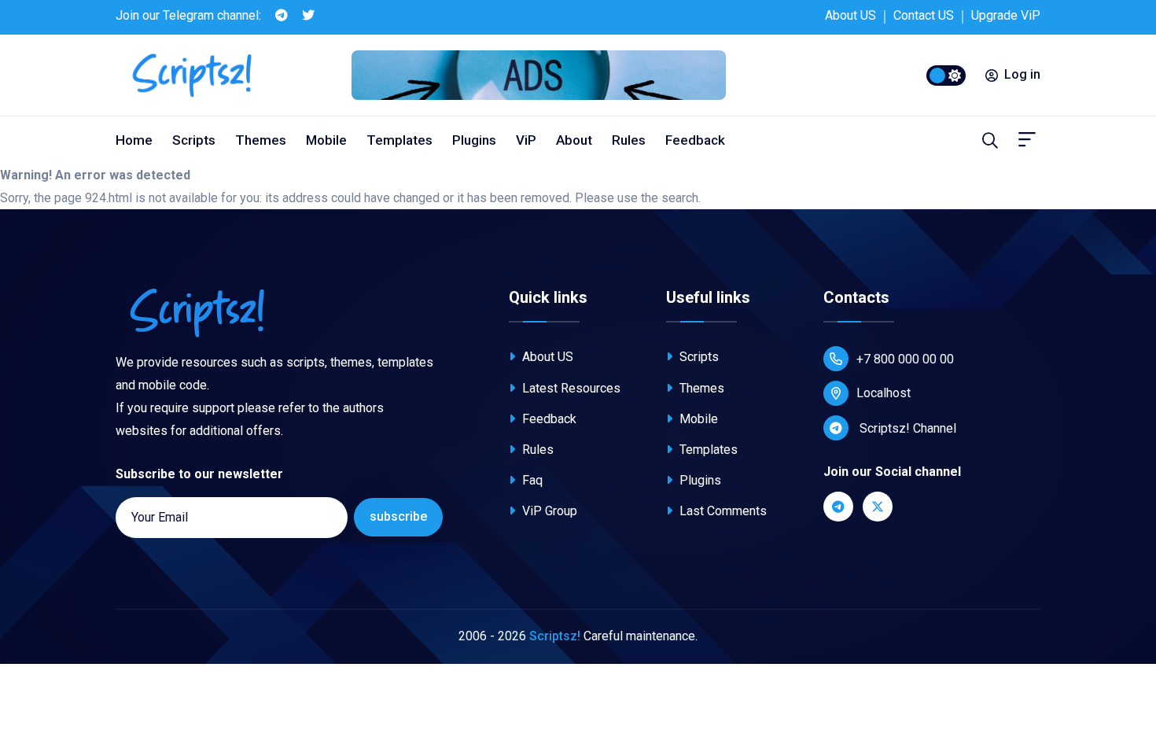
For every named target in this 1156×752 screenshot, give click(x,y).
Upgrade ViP (1005, 15)
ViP (526, 140)
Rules (629, 140)
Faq (531, 480)
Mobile (326, 140)
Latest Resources (569, 388)
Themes (260, 140)
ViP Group (548, 510)
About (574, 140)
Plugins (474, 140)
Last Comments (721, 510)
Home (134, 140)
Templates (399, 140)
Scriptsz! (554, 636)
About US (850, 15)
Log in (1022, 74)
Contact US (923, 15)
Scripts (193, 140)
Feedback (695, 140)
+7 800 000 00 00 (905, 359)
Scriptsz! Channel (906, 428)
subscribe (398, 516)
